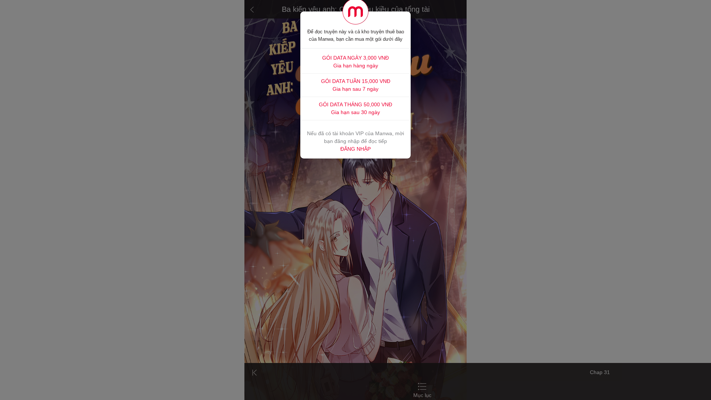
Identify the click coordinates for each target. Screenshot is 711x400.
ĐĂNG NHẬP (355, 149)
